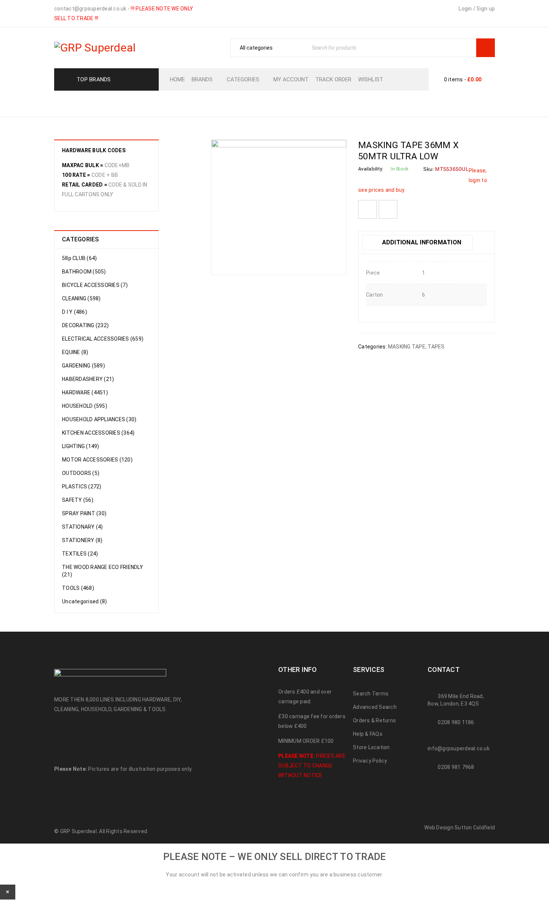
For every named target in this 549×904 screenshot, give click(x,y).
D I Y (285, 103)
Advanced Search (375, 707)
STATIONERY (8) (82, 540)
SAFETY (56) (77, 500)
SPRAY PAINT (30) (84, 513)
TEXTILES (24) (80, 554)
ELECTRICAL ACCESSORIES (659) (102, 339)
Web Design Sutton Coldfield (459, 828)
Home (234, 103)
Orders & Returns (374, 720)
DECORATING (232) (85, 325)
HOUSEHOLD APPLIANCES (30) (99, 419)
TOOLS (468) (78, 588)
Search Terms (370, 694)
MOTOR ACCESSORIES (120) (97, 460)
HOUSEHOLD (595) (84, 406)
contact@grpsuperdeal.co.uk (90, 9)
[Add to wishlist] (367, 209)
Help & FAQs (367, 734)
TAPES (436, 347)
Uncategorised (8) (84, 601)
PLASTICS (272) (82, 486)
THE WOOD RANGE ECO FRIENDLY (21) (102, 571)
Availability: (370, 169)
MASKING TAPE (325, 103)
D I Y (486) (74, 312)
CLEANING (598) (81, 298)
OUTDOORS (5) (80, 473)
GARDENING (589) (83, 366)
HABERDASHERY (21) (88, 379)
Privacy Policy (370, 761)
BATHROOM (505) (84, 272)
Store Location (371, 747)
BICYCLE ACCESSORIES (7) (95, 285)
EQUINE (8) (75, 352)
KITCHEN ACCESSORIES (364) (98, 433)
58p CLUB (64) (79, 258)
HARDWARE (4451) (85, 392)
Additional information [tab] (420, 242)
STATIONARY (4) (82, 527)
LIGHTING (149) (80, 446)
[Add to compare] (388, 209)
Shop (261, 103)
